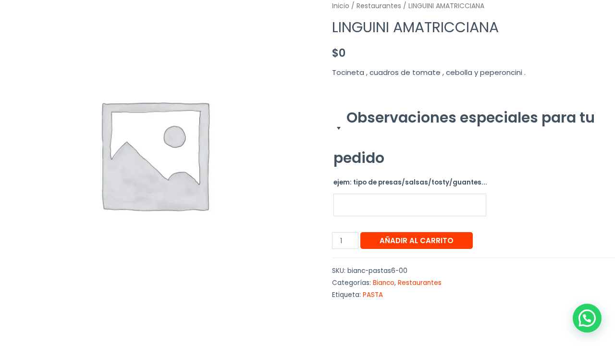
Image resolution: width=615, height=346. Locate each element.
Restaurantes (379, 6)
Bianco (383, 282)
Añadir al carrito (417, 240)
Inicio (340, 6)
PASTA (373, 294)
